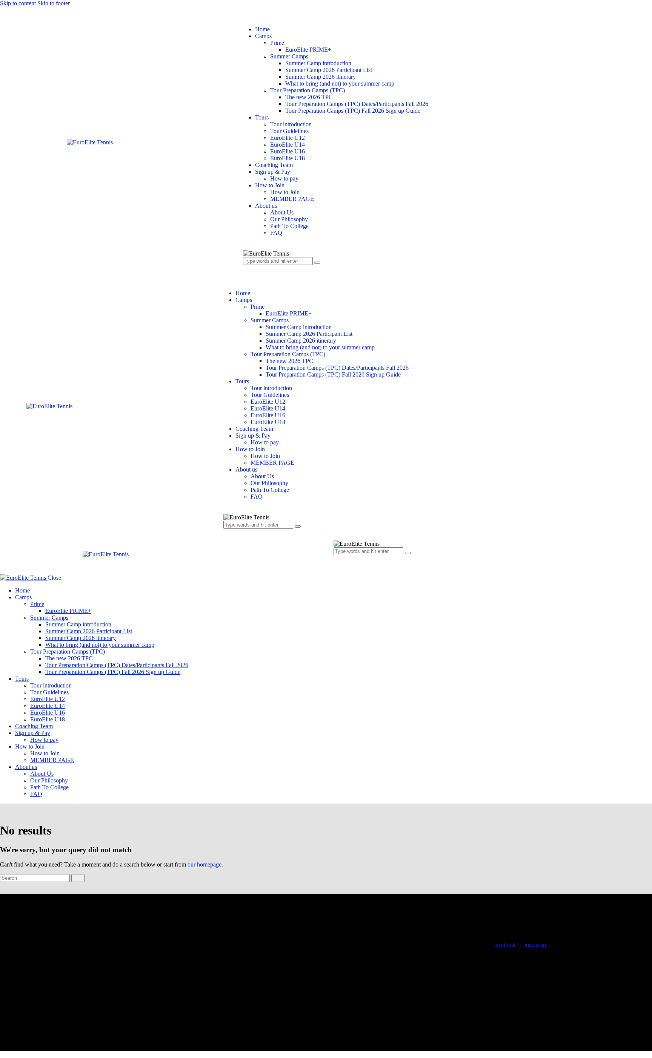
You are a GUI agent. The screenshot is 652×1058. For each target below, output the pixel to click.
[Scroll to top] (4, 1054)
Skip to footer (53, 3)
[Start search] (78, 878)
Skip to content (18, 3)
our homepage (204, 864)
